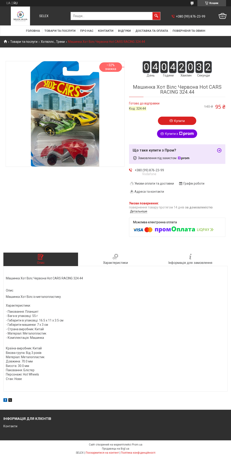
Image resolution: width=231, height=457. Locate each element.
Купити (179, 121)
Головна (33, 30)
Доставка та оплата (151, 30)
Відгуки (124, 30)
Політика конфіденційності (138, 452)
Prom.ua (137, 444)
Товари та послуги (60, 30)
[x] (10, 401)
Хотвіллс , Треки (53, 41)
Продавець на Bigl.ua (115, 448)
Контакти (105, 30)
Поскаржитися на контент (102, 452)
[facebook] (5, 401)
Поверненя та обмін (189, 30)
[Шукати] (156, 16)
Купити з (171, 134)
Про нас (86, 30)
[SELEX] (20, 16)
